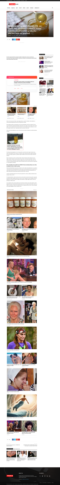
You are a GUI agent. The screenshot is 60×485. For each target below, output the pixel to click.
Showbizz (31, 7)
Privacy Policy (22, 0)
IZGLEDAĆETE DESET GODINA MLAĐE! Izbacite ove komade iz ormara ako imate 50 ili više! (30, 445)
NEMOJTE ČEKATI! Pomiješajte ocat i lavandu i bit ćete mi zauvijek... (48, 57)
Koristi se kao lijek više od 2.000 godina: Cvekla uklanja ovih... (42, 86)
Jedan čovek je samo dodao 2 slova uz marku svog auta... (50, 86)
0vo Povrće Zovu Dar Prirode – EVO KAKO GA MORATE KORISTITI (13, 445)
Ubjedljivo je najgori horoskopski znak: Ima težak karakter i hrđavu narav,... (48, 62)
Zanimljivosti (37, 7)
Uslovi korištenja (18, 0)
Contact (26, 0)
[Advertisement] (21, 49)
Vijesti (17, 7)
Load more (46, 74)
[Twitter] (42, 476)
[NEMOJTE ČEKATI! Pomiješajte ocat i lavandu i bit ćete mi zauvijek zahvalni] (41, 57)
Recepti (20, 7)
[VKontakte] (47, 476)
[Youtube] (49, 476)
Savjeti (27, 7)
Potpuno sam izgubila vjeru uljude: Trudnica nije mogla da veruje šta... (42, 94)
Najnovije (13, 7)
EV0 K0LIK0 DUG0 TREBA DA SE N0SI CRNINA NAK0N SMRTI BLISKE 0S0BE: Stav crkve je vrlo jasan (32, 459)
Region (24, 7)
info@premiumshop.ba (25, 479)
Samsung (10, 35)
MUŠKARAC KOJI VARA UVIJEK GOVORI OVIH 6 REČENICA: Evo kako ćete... (48, 66)
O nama (14, 0)
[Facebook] (40, 476)
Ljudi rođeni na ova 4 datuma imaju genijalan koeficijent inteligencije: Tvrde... (48, 71)
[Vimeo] (45, 476)
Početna (8, 7)
